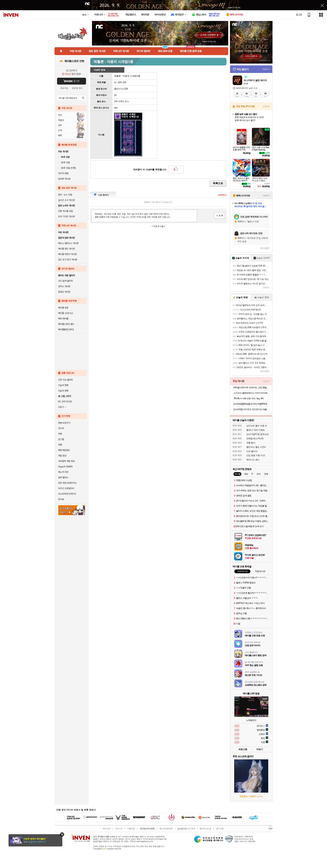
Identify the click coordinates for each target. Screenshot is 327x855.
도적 (60, 130)
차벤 (60, 433)
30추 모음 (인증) (68, 168)
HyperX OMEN (65, 466)
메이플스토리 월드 (66, 324)
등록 (219, 216)
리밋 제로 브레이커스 (67, 483)
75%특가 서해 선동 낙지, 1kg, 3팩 (248, 398)
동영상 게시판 (64, 291)
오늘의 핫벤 (63, 385)
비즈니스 (119, 828)
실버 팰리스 (63, 477)
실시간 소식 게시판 (66, 200)
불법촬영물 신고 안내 (186, 828)
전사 (60, 115)
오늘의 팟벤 (63, 390)
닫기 (62, 834)
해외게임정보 (64, 450)
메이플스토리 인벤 (74, 61)
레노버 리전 (63, 472)
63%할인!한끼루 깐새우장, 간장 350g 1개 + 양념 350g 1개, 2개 (251, 387)
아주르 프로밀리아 (66, 488)
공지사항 (219, 828)
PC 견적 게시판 (65, 401)
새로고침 (263, 248)
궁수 (60, 125)
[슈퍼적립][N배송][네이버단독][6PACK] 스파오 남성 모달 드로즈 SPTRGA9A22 (251, 404)
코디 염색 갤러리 (65, 281)
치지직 (61, 428)
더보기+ (266, 69)
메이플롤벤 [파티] (66, 329)
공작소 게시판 (64, 286)
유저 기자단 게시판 (66, 216)
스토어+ (266, 106)
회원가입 (64, 88)
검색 (83, 98)
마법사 (61, 120)
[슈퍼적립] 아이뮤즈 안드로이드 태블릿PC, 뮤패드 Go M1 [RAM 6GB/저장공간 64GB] (251, 409)
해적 (60, 135)
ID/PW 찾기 (77, 88)
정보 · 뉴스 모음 (65, 194)
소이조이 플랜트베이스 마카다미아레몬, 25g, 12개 (251, 393)
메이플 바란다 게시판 (67, 254)
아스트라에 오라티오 (67, 493)
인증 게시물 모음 (65, 211)
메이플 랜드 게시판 (66, 248)
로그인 (299, 14)
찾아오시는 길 (205, 828)
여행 (60, 444)
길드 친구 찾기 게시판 (67, 259)
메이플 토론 (63, 307)
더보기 (259, 749)
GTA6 (61, 499)
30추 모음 (65, 162)
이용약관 (131, 828)
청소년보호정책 (166, 828)
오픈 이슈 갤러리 (65, 379)
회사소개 (106, 828)
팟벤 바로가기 (64, 423)
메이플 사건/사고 (65, 313)
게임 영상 (62, 455)
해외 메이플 (63, 318)
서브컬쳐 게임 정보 (66, 461)
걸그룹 (61, 439)
